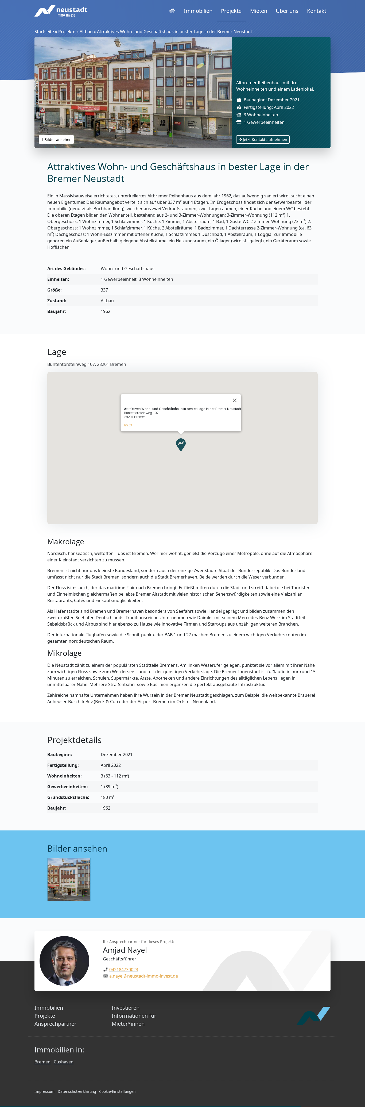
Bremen (42, 1062)
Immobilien (48, 1007)
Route (128, 425)
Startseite (44, 32)
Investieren (125, 1007)
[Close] (234, 400)
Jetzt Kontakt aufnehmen (264, 139)
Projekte (66, 32)
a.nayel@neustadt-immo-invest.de (143, 976)
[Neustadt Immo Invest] (60, 11)
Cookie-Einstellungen (117, 1091)
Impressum (44, 1091)
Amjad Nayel (125, 950)
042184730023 (123, 969)
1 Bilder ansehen (56, 139)
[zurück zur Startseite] (172, 11)
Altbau (86, 32)
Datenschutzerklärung (77, 1091)
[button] (181, 444)
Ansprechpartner (55, 1023)
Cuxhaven (63, 1062)
